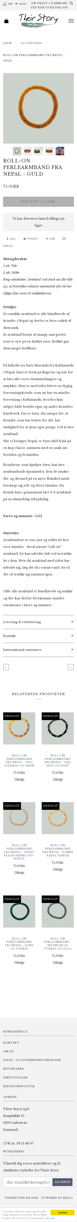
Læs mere (50, 1218)
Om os (8, 1051)
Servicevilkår (15, 1077)
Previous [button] (10, 108)
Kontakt (11, 1042)
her (5, 286)
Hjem (7, 43)
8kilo (68, 1197)
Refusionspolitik (19, 1086)
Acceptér (62, 1212)
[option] (38, 108)
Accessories (31, 43)
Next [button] (66, 108)
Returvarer (13, 1068)
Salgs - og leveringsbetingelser (32, 1060)
